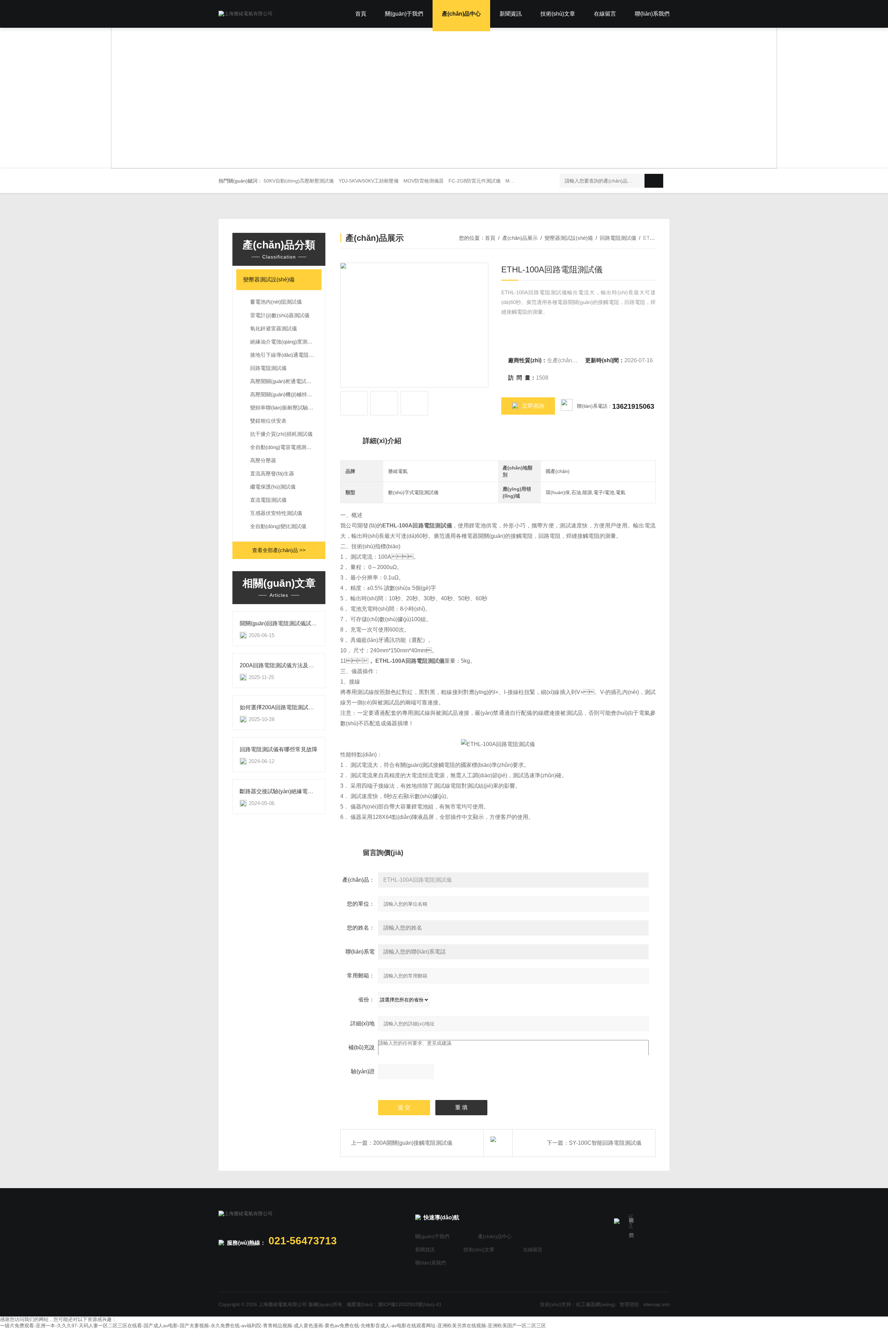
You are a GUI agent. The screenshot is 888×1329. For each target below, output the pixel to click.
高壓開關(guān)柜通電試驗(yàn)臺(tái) (286, 381)
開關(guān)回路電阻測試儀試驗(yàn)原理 (290, 623)
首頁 (360, 14)
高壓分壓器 (263, 460)
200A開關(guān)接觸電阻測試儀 (412, 1143)
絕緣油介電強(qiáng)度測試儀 (284, 342)
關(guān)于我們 (404, 14)
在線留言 (605, 14)
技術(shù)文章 (557, 14)
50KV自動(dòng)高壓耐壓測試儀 (299, 181)
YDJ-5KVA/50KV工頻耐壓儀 (369, 181)
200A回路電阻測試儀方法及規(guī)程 (285, 665)
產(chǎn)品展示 (520, 238)
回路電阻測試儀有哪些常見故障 (278, 749)
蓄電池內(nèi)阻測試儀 (276, 302)
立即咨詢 (533, 406)
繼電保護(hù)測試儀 (273, 487)
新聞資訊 (511, 14)
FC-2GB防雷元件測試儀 (475, 181)
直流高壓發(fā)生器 (272, 473)
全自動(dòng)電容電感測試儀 (283, 447)
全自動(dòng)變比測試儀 (278, 526)
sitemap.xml (656, 1304)
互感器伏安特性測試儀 (276, 513)
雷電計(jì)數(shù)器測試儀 (279, 315)
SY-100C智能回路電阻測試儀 (605, 1143)
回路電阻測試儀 (268, 368)
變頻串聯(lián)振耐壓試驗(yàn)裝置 (286, 407)
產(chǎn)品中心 (461, 14)
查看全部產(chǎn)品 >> (279, 550)
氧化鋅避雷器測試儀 (273, 328)
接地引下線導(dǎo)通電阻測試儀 (286, 355)
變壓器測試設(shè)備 (268, 279)
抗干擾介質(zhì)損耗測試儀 (281, 434)
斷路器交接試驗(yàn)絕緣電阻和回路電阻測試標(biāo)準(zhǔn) (316, 791)
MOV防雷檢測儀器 (423, 181)
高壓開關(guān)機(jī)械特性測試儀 (286, 394)
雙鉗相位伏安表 (268, 421)
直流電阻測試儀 (268, 500)
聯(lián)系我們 (652, 14)
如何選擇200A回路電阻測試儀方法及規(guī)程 (296, 707)
